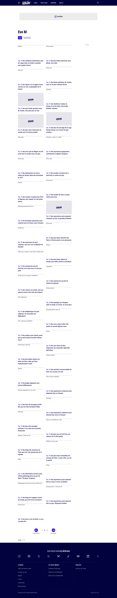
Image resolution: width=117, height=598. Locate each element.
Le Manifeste (21, 583)
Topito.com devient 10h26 (24, 568)
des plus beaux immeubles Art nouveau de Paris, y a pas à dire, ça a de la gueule (58, 458)
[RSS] (98, 556)
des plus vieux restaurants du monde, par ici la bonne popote (29, 131)
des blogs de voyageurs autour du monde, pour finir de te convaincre (30, 498)
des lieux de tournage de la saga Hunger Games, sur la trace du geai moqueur (58, 130)
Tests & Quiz (43, 3)
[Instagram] (19, 556)
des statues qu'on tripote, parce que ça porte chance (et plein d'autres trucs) (30, 337)
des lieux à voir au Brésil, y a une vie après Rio (30, 520)
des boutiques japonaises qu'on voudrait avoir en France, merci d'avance (30, 222)
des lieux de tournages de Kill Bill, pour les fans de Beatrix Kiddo (29, 405)
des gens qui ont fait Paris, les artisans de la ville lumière (58, 435)
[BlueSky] (58, 556)
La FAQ (19, 579)
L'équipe (20, 575)
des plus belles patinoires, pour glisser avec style (58, 62)
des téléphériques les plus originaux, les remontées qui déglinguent (28, 313)
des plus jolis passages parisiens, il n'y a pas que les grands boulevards (29, 428)
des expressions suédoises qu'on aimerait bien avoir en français (59, 413)
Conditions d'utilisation (54, 568)
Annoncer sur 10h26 (81, 568)
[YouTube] (78, 556)
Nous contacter (22, 586)
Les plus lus (27, 38)
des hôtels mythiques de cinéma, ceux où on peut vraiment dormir (59, 83)
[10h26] (26, 2)
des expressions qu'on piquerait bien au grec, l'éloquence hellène (58, 502)
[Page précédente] (36, 530)
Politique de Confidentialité (55, 572)
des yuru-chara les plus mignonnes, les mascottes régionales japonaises (58, 348)
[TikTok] (68, 556)
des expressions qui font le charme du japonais (57, 282)
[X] (39, 556)
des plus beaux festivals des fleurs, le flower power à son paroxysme (58, 239)
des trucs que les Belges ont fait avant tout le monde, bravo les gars (30, 152)
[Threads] (48, 556)
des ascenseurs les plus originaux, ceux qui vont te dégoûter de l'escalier (30, 244)
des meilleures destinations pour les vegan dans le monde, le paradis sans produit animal (30, 63)
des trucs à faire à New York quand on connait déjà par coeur (57, 325)
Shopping (53, 3)
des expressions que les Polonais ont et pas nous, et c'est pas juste (30, 268)
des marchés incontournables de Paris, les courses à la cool (58, 370)
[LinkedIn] (88, 556)
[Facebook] (29, 556)
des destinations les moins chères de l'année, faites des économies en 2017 (30, 175)
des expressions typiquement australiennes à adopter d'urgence (57, 152)
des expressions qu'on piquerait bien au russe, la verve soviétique (58, 480)
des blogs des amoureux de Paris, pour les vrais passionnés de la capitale (30, 452)
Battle (61, 3)
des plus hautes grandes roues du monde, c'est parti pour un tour (30, 109)
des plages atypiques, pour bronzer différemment (29, 384)
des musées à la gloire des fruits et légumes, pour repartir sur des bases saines (30, 199)
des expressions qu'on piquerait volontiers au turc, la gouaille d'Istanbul (58, 217)
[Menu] (19, 3)
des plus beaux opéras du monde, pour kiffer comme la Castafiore (58, 260)
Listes (35, 3)
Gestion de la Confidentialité (55, 575)
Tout (20, 38)
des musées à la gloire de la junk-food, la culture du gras (57, 174)
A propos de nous (22, 572)
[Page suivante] (53, 530)
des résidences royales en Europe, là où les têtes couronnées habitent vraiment (57, 106)
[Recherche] (98, 3)
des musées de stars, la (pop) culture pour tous (57, 196)
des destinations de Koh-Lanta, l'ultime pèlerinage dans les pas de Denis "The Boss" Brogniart (30, 476)
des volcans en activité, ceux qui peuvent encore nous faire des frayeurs (30, 291)
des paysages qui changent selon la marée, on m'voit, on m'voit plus (59, 303)
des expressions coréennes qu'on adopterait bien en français (59, 392)
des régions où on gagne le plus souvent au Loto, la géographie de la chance (30, 86)
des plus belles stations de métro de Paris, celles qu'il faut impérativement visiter (29, 361)
